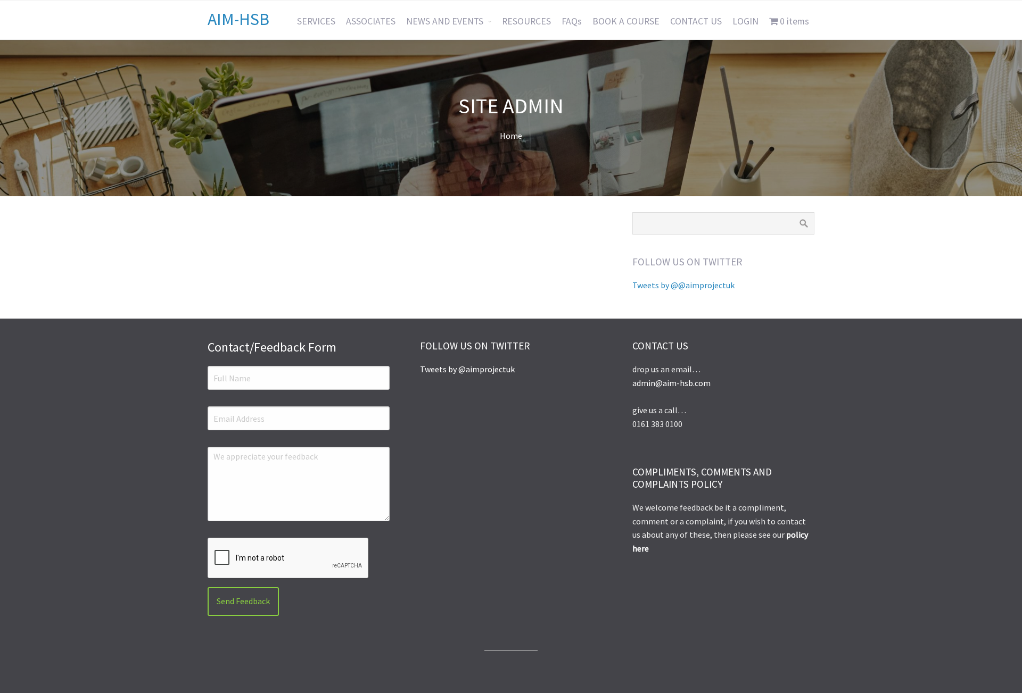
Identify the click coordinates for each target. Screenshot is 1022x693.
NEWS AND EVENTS (444, 21)
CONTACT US (696, 21)
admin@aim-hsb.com (671, 383)
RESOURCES (526, 21)
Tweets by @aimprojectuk (467, 369)
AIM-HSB (238, 19)
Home (511, 135)
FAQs (572, 21)
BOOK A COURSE (626, 21)
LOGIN (745, 21)
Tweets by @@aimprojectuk (683, 285)
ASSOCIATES (370, 21)
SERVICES (316, 21)
